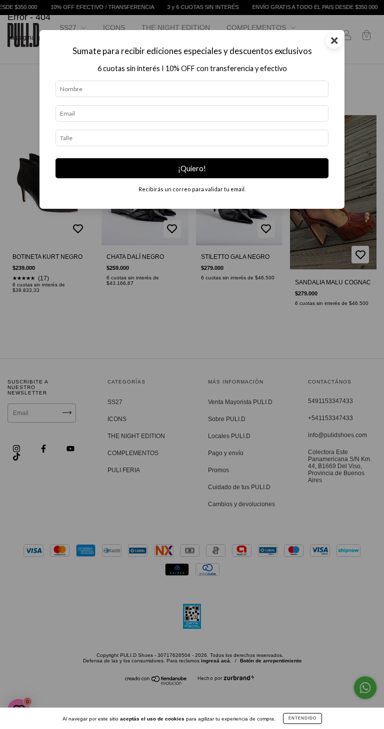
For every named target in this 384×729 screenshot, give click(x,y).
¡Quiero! (192, 168)
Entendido (302, 718)
